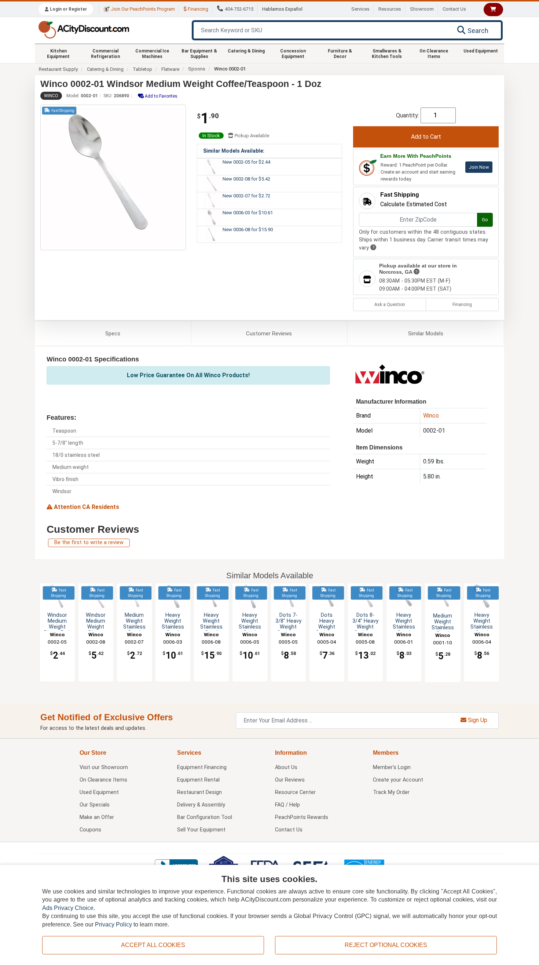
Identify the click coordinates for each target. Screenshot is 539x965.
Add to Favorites (160, 96)
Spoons (196, 69)
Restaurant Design (199, 792)
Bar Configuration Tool (204, 817)
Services (360, 9)
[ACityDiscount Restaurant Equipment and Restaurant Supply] (83, 29)
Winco (51, 95)
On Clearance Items (433, 53)
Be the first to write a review (89, 542)
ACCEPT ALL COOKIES (153, 945)
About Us (286, 767)
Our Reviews (290, 780)
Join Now (479, 167)
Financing (197, 9)
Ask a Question (389, 304)
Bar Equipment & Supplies (199, 53)
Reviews (269, 333)
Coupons (90, 830)
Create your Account (398, 780)
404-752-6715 (239, 9)
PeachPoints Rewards (301, 817)
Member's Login (392, 767)
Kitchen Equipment (58, 53)
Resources (389, 9)
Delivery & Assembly (201, 805)
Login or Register (68, 9)
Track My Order (391, 792)
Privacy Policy (113, 924)
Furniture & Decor (340, 53)
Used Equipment (480, 51)
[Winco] (389, 373)
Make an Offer (97, 817)
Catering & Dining (246, 51)
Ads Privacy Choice (68, 908)
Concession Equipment (293, 53)
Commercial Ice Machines (152, 53)
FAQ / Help (287, 805)
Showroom (422, 9)
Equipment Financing (202, 767)
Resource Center (295, 792)
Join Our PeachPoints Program (142, 9)
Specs (112, 333)
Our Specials (95, 805)
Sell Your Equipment (201, 830)
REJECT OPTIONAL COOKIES (386, 945)
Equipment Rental (198, 780)
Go (485, 219)
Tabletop (142, 69)
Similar (425, 333)
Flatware (170, 69)
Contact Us (454, 9)
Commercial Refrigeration (105, 53)
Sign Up (476, 720)
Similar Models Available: (233, 151)
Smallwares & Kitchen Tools (387, 53)
